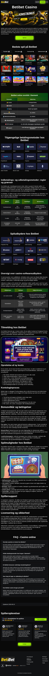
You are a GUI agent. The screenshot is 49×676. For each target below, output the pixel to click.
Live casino (17, 51)
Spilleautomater (41, 51)
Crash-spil (29, 51)
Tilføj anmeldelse (40, 619)
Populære (5, 51)
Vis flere (24, 644)
